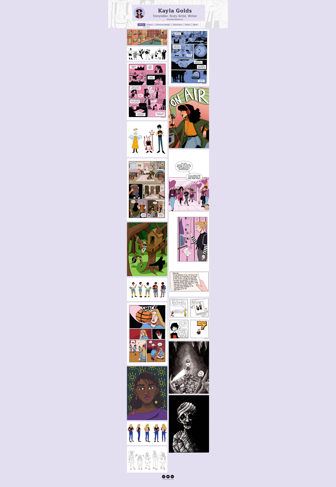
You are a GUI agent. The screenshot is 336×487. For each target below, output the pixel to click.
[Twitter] (168, 476)
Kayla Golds (175, 10)
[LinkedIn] (172, 476)
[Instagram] (163, 476)
